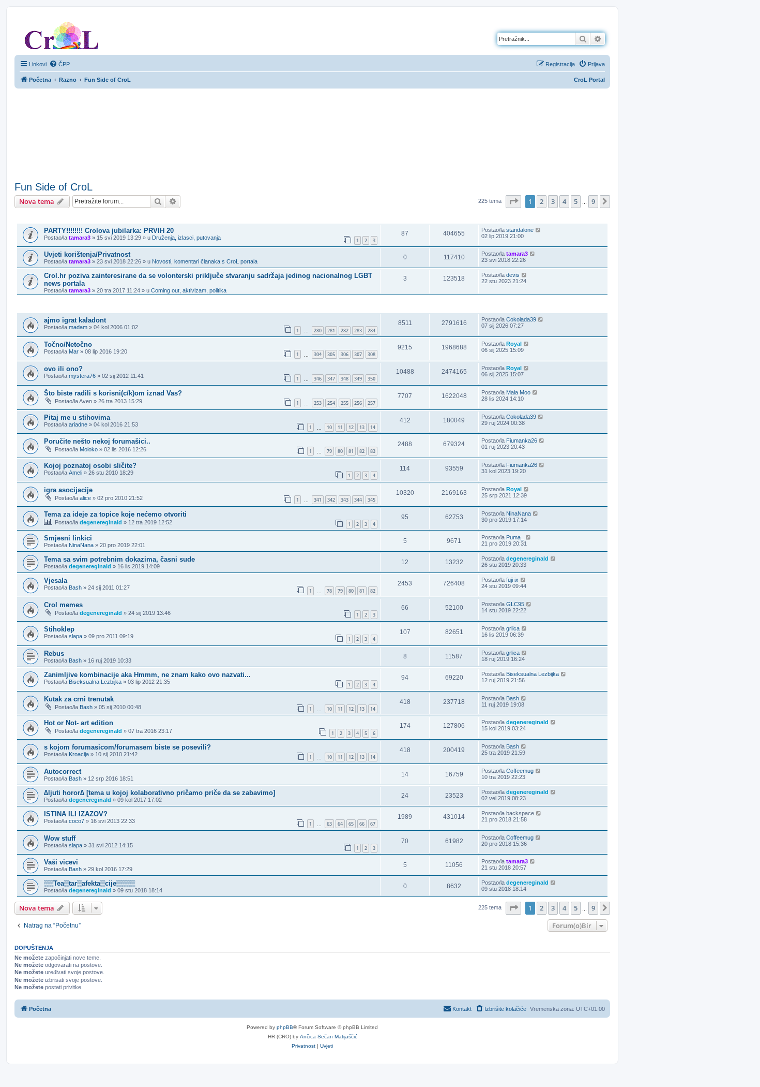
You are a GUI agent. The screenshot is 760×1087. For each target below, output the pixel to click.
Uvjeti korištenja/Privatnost (87, 254)
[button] (513, 201)
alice (85, 498)
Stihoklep (59, 629)
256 (358, 403)
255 (344, 403)
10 (329, 427)
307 (358, 354)
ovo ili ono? (63, 369)
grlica (513, 628)
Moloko (89, 449)
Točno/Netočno (68, 344)
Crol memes (63, 605)
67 (372, 823)
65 (351, 823)
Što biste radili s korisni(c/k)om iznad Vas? (113, 393)
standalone (520, 230)
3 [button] (553, 201)
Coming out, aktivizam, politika (188, 290)
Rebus (54, 653)
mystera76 (82, 376)
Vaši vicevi (61, 862)
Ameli (75, 472)
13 (361, 427)
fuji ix (512, 580)
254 (331, 403)
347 (331, 378)
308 (371, 354)
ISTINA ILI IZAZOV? (76, 814)
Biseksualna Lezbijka (95, 682)
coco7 (76, 821)
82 (361, 451)
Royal (514, 344)
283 (358, 330)
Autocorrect (62, 771)
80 (340, 451)
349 (358, 378)
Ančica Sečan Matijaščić (328, 1036)
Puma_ (515, 537)
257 (371, 403)
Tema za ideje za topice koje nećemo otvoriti (115, 514)
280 (318, 330)
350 (371, 378)
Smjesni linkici (68, 538)
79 (329, 451)
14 (372, 427)
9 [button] (593, 201)
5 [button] (575, 201)
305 (331, 354)
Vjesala (55, 580)
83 (372, 451)
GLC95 (515, 604)
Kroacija (79, 754)
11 (340, 427)
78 (329, 590)
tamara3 (79, 237)
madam (78, 327)
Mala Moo (518, 392)
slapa (75, 636)
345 (371, 499)
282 (344, 330)
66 (361, 823)
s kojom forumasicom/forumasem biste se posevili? (127, 747)
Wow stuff (59, 838)
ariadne (78, 424)
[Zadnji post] (538, 230)
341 (318, 499)
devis (513, 275)
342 (331, 499)
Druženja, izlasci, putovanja (186, 237)
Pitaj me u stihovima (77, 417)
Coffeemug (520, 771)
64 (340, 823)
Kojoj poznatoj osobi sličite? (90, 465)
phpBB (285, 1027)
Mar (74, 351)
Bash (75, 587)
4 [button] (564, 201)
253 (318, 403)
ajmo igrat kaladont (75, 320)
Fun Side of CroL (53, 187)
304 (318, 354)
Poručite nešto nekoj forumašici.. (97, 441)
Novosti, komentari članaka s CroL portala (204, 261)
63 (329, 823)
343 (344, 499)
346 (318, 378)
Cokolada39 (521, 319)
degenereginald (101, 522)
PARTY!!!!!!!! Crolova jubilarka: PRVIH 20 (109, 230)
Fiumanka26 (521, 440)
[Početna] (61, 33)
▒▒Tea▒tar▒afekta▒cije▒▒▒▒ (89, 883)
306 (344, 354)
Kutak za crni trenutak (79, 699)
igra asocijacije (68, 490)
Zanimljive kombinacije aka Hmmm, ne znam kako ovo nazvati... (147, 675)
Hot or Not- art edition (78, 723)
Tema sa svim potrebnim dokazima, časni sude (119, 559)
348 (344, 378)
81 (351, 451)
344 (358, 499)
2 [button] (541, 201)
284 (371, 330)
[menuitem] (59, 64)
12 (351, 427)
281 (331, 330)
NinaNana (518, 513)
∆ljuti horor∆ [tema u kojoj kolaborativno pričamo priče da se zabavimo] (159, 793)
